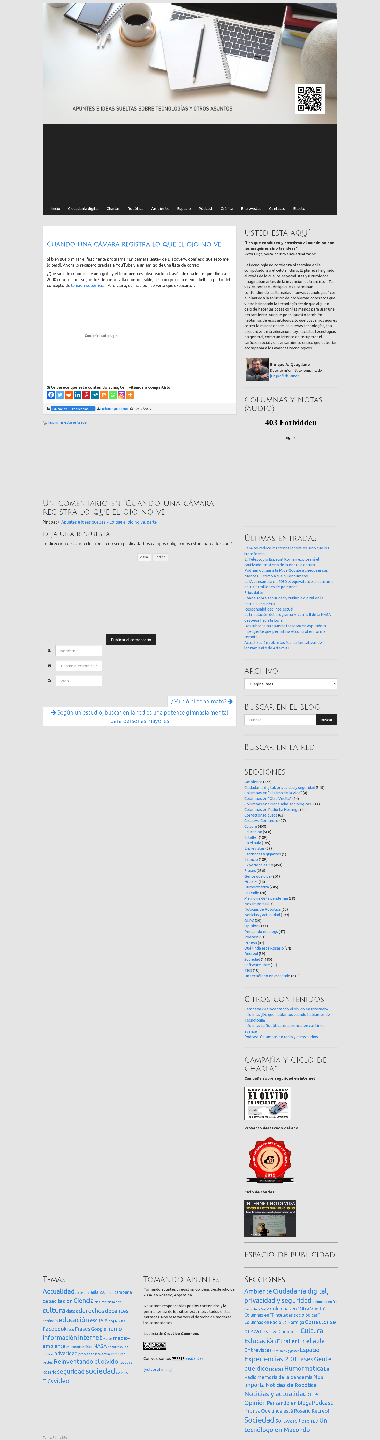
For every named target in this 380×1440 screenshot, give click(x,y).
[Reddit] (69, 395)
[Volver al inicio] (157, 1369)
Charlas (113, 208)
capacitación (58, 1301)
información (60, 1337)
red (123, 1354)
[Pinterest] (86, 395)
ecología (50, 1321)
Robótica (135, 208)
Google (98, 1329)
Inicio (55, 208)
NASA (100, 1346)
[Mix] (104, 395)
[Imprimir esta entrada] (45, 422)
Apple (79, 1292)
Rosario (49, 1372)
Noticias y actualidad (262, 915)
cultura (54, 1310)
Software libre (257, 965)
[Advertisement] (190, 163)
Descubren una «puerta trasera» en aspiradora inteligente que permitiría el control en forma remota (285, 631)
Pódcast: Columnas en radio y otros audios (281, 1036)
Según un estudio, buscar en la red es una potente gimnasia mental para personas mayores (142, 716)
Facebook (55, 1329)
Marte (107, 1338)
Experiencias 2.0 (258, 865)
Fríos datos (254, 592)
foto (70, 1329)
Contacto (277, 208)
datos (72, 1311)
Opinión (251, 926)
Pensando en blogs (261, 931)
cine (98, 1301)
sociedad (100, 1371)
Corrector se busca (260, 815)
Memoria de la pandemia (266, 898)
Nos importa (255, 904)
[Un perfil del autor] (285, 376)
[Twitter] (60, 395)
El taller (251, 837)
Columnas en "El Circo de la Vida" (273, 793)
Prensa (250, 943)
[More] (130, 395)
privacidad (66, 1353)
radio (115, 1354)
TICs (48, 1381)
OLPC (249, 920)
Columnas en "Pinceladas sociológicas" (278, 804)
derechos (91, 1310)
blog (110, 1292)
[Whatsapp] (113, 395)
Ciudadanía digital (83, 208)
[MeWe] (95, 395)
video (61, 1380)
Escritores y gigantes (262, 854)
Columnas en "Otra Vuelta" (268, 798)
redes (48, 1362)
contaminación (111, 1301)
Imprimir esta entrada (67, 422)
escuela (98, 1320)
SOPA (119, 1372)
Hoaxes (251, 881)
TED (248, 970)
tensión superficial (88, 285)
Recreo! (251, 953)
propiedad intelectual (94, 1354)
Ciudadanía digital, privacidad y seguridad (279, 787)
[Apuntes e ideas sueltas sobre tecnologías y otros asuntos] (190, 63)
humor (115, 1329)
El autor (300, 208)
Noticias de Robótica (262, 909)
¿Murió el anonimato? (199, 701)
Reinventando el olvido (86, 1361)
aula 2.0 (98, 1292)
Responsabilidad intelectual (268, 609)
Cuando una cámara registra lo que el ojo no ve (134, 244)
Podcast (251, 937)
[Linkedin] (77, 395)
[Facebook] (51, 395)
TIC (126, 1372)
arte (87, 1292)
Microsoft (74, 1347)
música (87, 1346)
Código (160, 557)
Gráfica (227, 208)
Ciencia (84, 1300)
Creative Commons (261, 820)
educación (74, 1320)
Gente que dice (257, 876)
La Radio (251, 893)
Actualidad (59, 1291)
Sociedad (252, 959)
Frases (250, 870)
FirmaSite (60, 1437)
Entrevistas (251, 208)
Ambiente (160, 208)
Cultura (250, 826)
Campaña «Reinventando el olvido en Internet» (286, 1009)
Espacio (184, 208)
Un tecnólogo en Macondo (267, 976)
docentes (116, 1311)
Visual (144, 557)
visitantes (194, 1358)
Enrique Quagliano (114, 408)
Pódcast (206, 208)
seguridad (71, 1371)
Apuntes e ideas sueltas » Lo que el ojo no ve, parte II (110, 522)
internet (90, 1337)
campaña (123, 1292)
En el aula (252, 843)
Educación (253, 831)
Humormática (256, 887)
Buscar (326, 720)
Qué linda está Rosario (264, 948)
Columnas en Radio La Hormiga (271, 809)
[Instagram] (121, 395)
